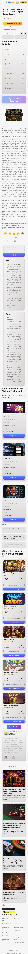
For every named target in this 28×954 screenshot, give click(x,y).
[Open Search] (17, 2)
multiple (23, 222)
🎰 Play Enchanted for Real (12, 23)
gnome (15, 157)
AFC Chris (9, 19)
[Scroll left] (21, 33)
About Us (16, 918)
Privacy (20, 937)
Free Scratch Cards (19, 942)
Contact (18, 757)
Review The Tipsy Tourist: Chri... (14, 684)
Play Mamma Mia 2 (14, 655)
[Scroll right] (25, 33)
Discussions (17, 930)
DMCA (15, 939)
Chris (9, 757)
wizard (11, 155)
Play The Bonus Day (14, 589)
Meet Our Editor (18, 927)
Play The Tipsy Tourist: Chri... (14, 688)
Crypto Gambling (7, 924)
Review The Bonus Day (14, 585)
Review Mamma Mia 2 (14, 651)
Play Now (13, 436)
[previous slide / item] (6, 114)
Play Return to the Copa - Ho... (14, 721)
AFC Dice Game (18, 946)
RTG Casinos (5, 936)
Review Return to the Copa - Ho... (14, 717)
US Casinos (5, 932)
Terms (15, 937)
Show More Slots (14, 727)
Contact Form (17, 934)
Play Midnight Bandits (14, 622)
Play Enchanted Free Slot (14, 99)
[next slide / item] (22, 114)
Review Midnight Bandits (14, 618)
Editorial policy (7, 29)
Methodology (13, 29)
